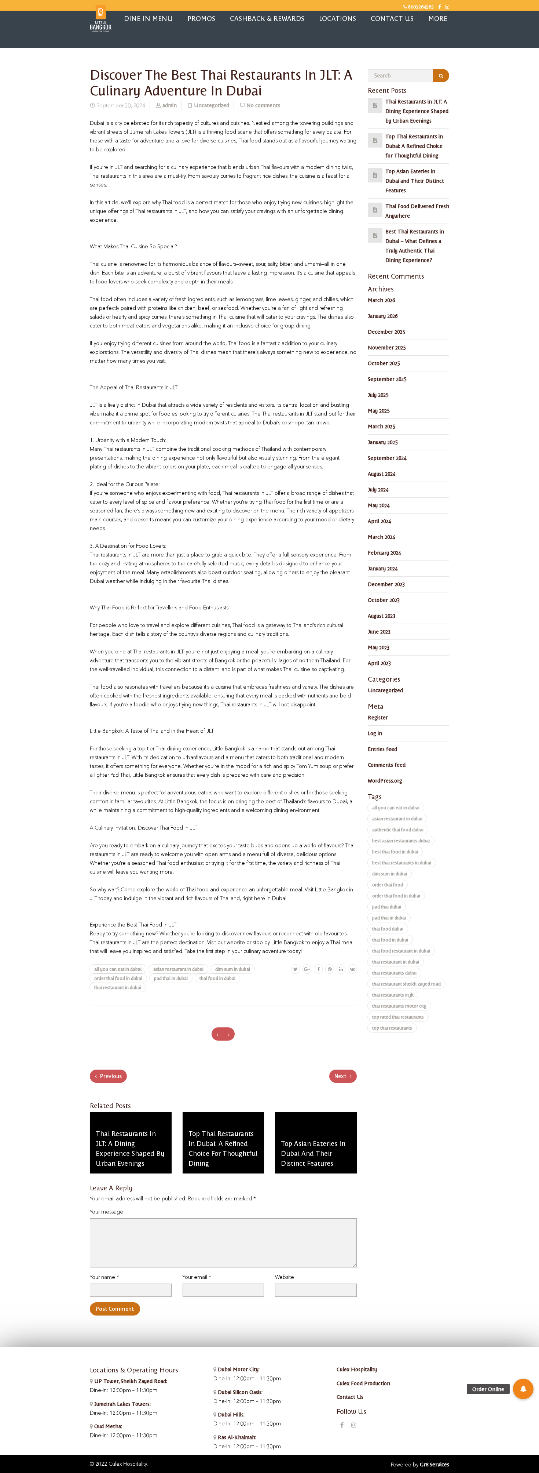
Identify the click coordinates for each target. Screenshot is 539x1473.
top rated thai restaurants (398, 1016)
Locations (337, 18)
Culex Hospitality (357, 1369)
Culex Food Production (363, 1383)
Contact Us (392, 18)
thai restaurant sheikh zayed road (406, 983)
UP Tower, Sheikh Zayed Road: (130, 1381)
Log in (375, 733)
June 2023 (379, 631)
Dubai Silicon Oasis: (239, 1392)
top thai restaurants (392, 1027)
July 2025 (378, 394)
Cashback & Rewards (267, 18)
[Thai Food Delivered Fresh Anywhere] (375, 209)
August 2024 (381, 473)
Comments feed (387, 764)
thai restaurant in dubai (117, 987)
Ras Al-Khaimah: (236, 1437)
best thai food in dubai (395, 851)
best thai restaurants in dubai (401, 862)
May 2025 (378, 410)
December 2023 (386, 584)
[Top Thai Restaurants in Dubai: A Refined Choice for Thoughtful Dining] (375, 140)
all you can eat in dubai (118, 969)
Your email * (197, 1277)
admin (169, 105)
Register (378, 717)
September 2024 (387, 457)
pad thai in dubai (171, 978)
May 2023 (378, 647)
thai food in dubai (217, 978)
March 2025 (381, 426)
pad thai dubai (386, 906)
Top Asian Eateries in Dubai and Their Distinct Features (414, 180)
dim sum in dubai (232, 969)
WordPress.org (385, 780)
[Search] (441, 75)
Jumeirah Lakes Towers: (122, 1403)
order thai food (387, 884)
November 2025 (387, 347)
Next (341, 1076)
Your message (106, 1212)
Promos (201, 18)
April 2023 (379, 663)
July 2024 (378, 489)
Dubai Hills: (230, 1414)
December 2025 (386, 331)
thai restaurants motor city (399, 1005)
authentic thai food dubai (397, 829)
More (437, 18)
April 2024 (379, 521)
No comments (263, 105)
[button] (523, 1389)
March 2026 (381, 300)
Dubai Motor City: (238, 1369)
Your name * (104, 1277)
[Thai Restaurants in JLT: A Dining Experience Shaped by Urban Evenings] (375, 105)
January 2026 (382, 315)
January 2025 (382, 442)
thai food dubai (387, 928)
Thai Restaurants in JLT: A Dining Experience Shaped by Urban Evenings (416, 111)
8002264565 (420, 6)
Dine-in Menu (148, 18)
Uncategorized (211, 105)
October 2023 (384, 599)
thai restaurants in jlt (393, 994)
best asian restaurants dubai (401, 840)
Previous (110, 1076)
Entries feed (382, 748)
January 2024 (382, 568)
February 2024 (384, 552)
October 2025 (384, 363)
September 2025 (387, 378)
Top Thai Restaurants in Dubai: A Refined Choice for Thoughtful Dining (414, 146)
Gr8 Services (434, 1464)
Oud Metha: (107, 1426)
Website (284, 1277)
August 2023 (381, 615)
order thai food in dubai (118, 978)
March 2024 (381, 536)
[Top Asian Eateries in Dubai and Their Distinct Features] (375, 174)
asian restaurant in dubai (178, 969)
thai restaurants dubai (394, 972)
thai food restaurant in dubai (401, 950)
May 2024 (378, 505)
